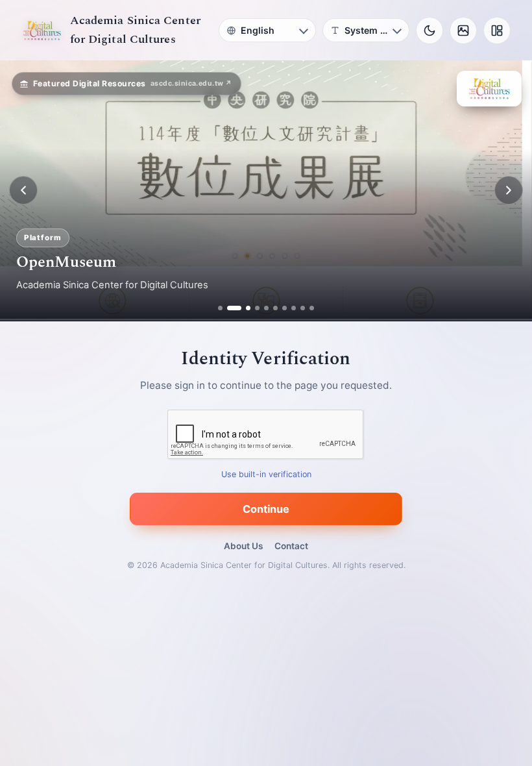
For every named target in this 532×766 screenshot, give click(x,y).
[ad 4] (257, 308)
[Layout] (497, 30)
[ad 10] (311, 308)
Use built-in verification (266, 474)
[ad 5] (266, 308)
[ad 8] (293, 308)
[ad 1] (220, 308)
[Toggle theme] (429, 30)
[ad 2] (229, 308)
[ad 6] (275, 308)
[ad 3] (243, 308)
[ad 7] (284, 308)
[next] (508, 190)
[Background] (463, 30)
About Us (243, 546)
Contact (291, 546)
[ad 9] (302, 308)
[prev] (23, 190)
